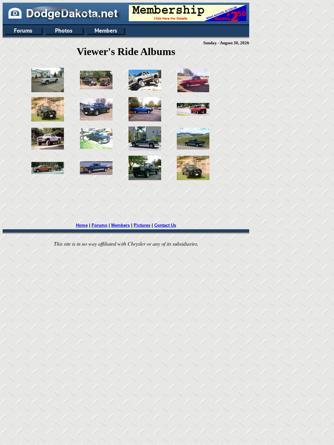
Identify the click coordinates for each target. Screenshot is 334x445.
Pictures (142, 225)
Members (120, 225)
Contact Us (165, 225)
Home (82, 225)
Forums (99, 225)
